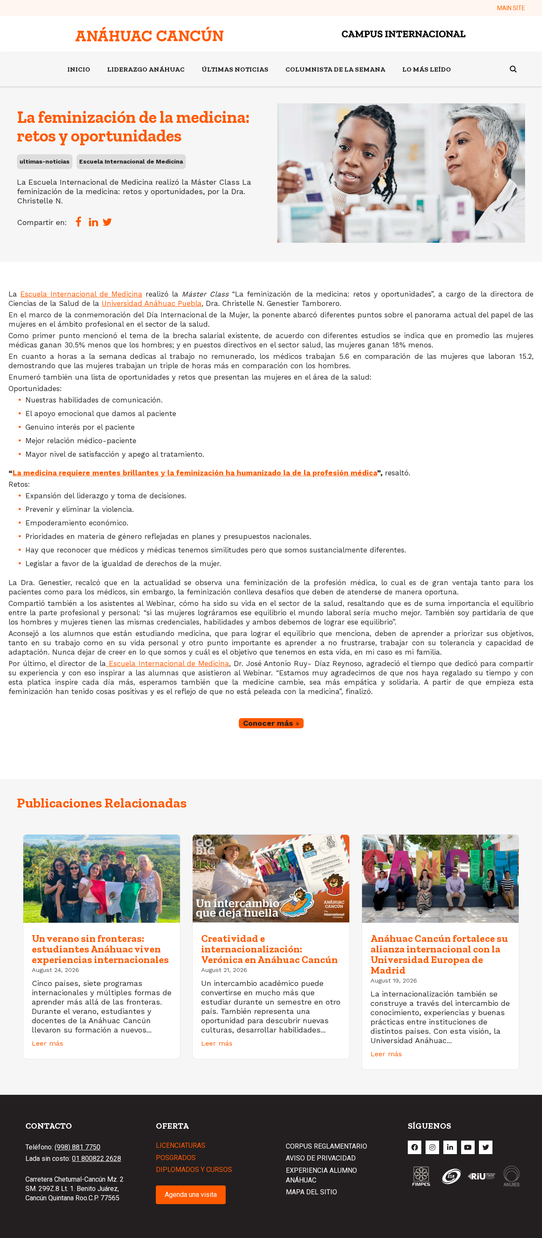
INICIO (78, 69)
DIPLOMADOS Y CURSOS (194, 1170)
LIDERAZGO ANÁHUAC (146, 69)
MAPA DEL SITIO (311, 1192)
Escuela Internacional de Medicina (131, 161)
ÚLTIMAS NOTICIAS (235, 69)
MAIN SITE (511, 8)
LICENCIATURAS (180, 1145)
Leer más (47, 1043)
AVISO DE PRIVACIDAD (321, 1158)
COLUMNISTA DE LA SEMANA (335, 69)
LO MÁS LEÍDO (426, 69)
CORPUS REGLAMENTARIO (326, 1146)
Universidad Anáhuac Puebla (152, 303)
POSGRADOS (176, 1158)
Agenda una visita (191, 1195)
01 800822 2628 (96, 1159)
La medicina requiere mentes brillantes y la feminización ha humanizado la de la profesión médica (195, 473)
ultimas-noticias (44, 161)
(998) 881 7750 (77, 1147)
